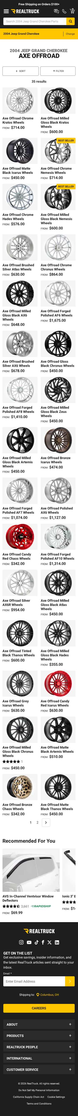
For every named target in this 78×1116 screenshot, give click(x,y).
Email (7, 973)
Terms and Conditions (39, 1103)
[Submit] (70, 981)
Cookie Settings (56, 1097)
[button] (39, 1024)
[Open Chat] (56, 11)
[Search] (70, 21)
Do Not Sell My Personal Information (39, 1090)
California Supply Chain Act (28, 1097)
